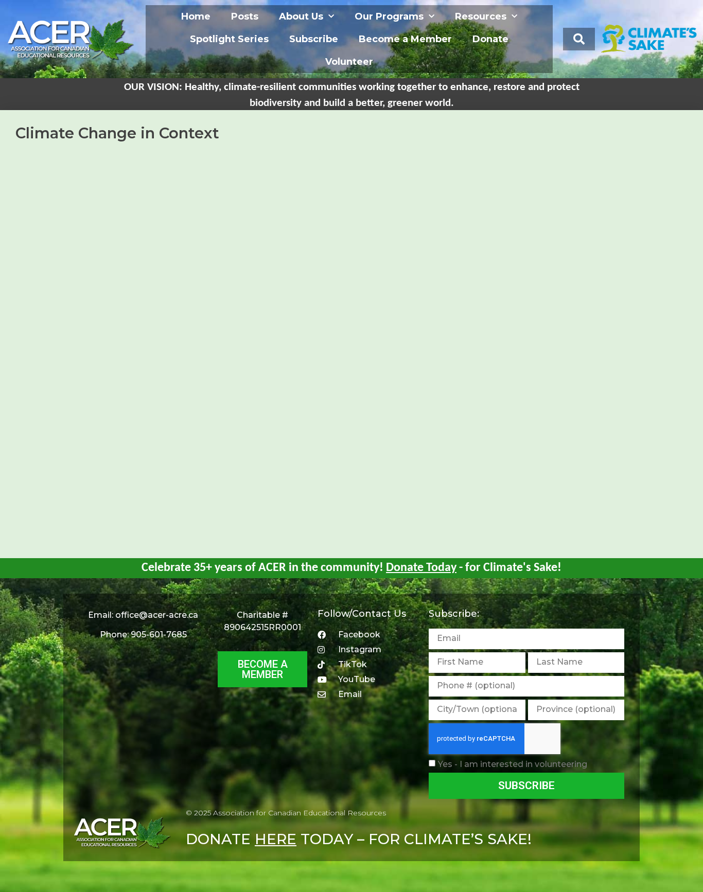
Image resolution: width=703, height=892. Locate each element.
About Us (301, 16)
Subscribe (313, 39)
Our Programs (389, 16)
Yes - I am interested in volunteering (512, 764)
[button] (579, 39)
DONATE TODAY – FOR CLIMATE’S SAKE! (359, 839)
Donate (490, 39)
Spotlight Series (229, 39)
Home (195, 16)
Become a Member (405, 39)
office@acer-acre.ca (156, 615)
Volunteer (349, 61)
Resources (480, 16)
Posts (244, 16)
